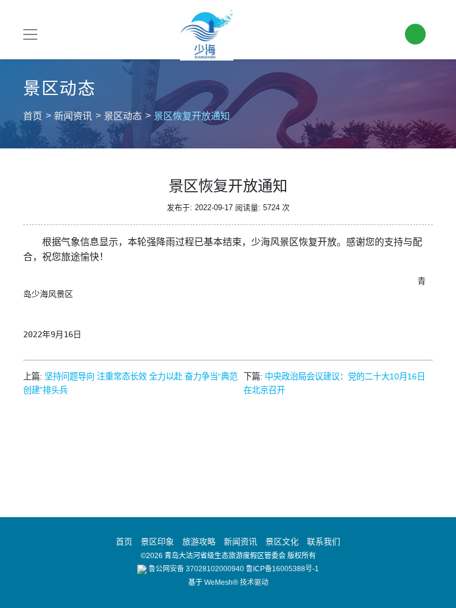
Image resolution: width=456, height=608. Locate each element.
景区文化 (282, 541)
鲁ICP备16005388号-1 (282, 569)
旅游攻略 (199, 541)
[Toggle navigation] (30, 34)
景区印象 (157, 541)
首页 (32, 116)
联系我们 (323, 541)
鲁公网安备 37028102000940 (195, 569)
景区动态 (123, 116)
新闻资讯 (73, 116)
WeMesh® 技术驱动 (236, 582)
